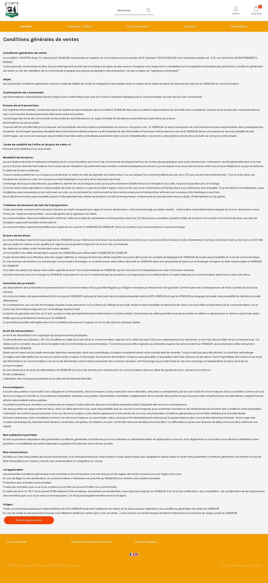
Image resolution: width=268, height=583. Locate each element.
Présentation (239, 26)
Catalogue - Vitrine (79, 26)
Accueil (26, 26)
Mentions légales (146, 542)
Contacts (189, 26)
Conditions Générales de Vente (91, 542)
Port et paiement (137, 26)
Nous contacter (16, 542)
